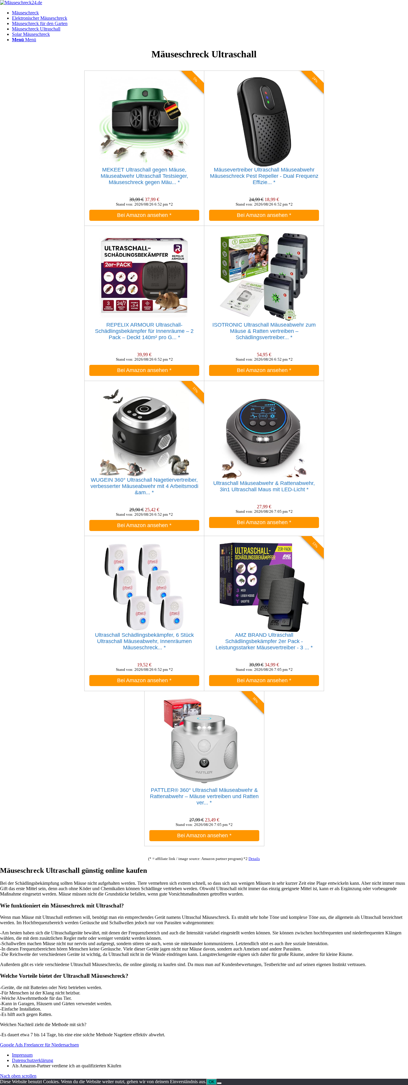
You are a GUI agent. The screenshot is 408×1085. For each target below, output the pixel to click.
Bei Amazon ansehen (144, 215)
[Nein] (219, 1083)
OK (211, 1082)
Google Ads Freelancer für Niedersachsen (39, 1044)
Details (254, 858)
